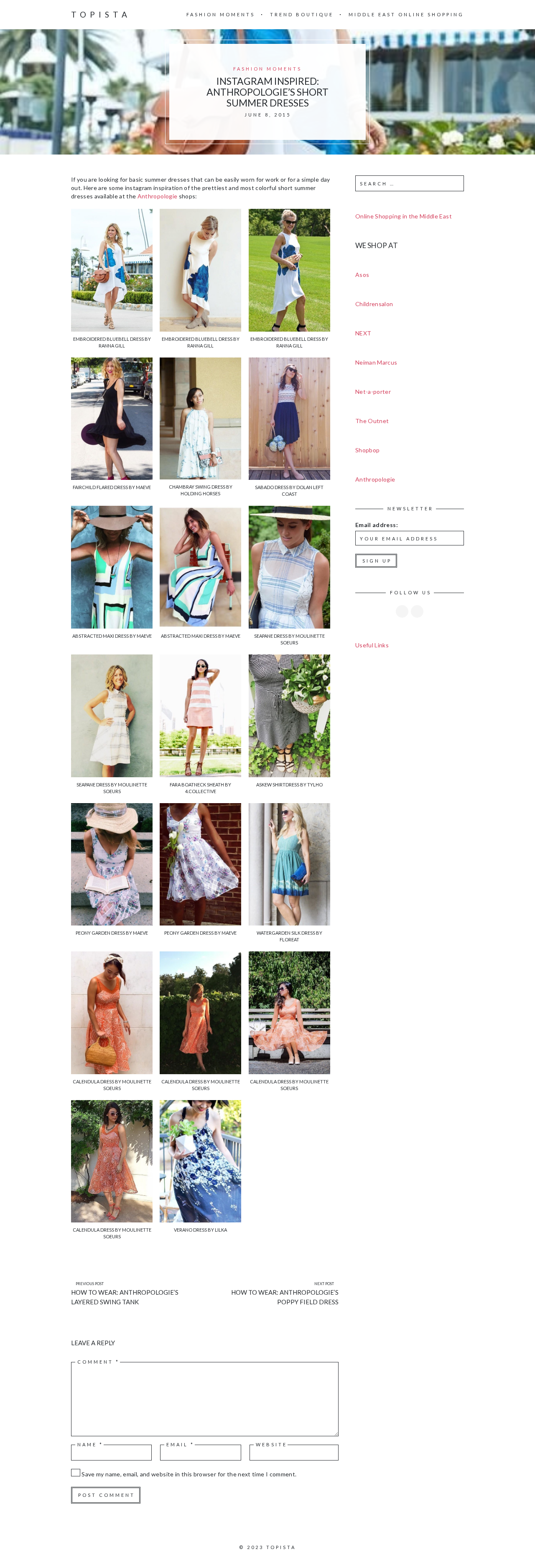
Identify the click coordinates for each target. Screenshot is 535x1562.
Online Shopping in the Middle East (403, 216)
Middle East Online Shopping (406, 14)
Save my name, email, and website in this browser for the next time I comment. (189, 1474)
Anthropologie (158, 196)
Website (271, 1444)
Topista (101, 14)
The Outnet (372, 420)
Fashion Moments (220, 14)
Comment (98, 1361)
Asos (362, 274)
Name (90, 1444)
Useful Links (372, 645)
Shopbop (367, 450)
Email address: (376, 524)
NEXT (363, 333)
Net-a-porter (373, 391)
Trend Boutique (302, 14)
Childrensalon (374, 303)
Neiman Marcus (376, 362)
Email (180, 1444)
